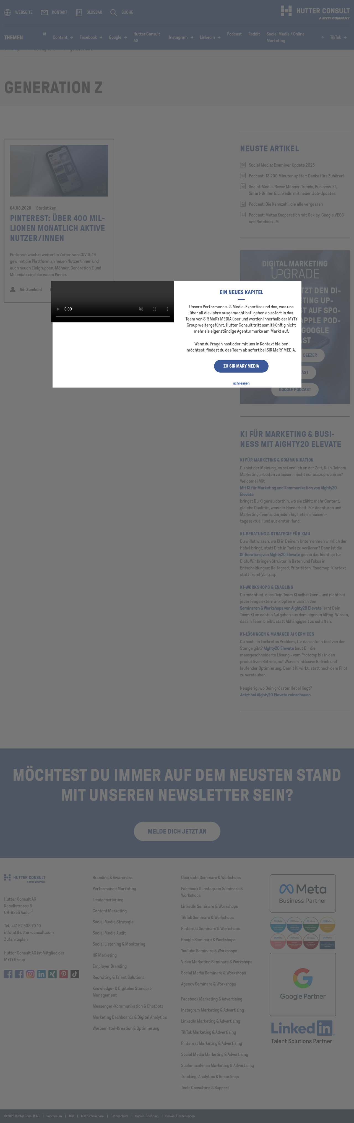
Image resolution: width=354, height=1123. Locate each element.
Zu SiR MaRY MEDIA (241, 366)
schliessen (241, 383)
